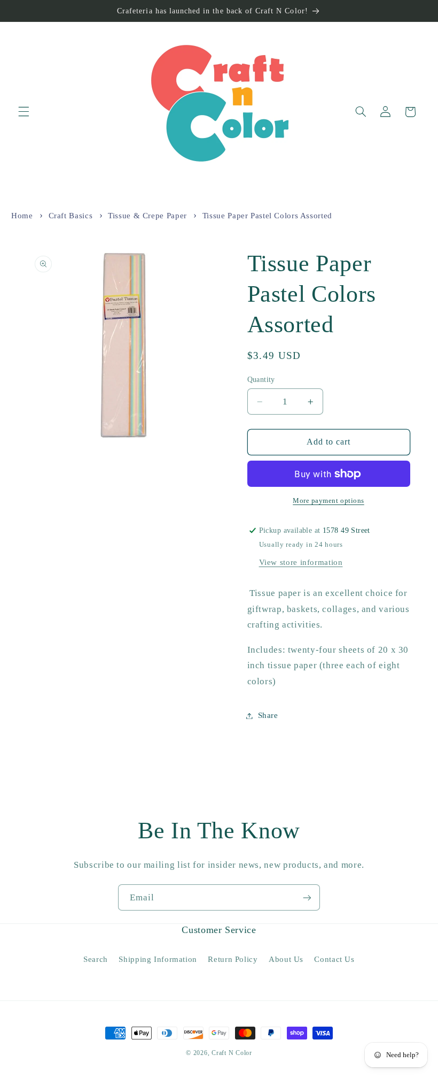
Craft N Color (232, 1053)
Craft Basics (71, 215)
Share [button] (268, 715)
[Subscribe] (307, 897)
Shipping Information (158, 959)
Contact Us (334, 959)
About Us (286, 959)
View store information (301, 562)
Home (22, 215)
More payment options (328, 500)
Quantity (261, 380)
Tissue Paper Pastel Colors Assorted (267, 215)
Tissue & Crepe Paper (147, 215)
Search (95, 959)
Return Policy (232, 959)
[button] (23, 112)
